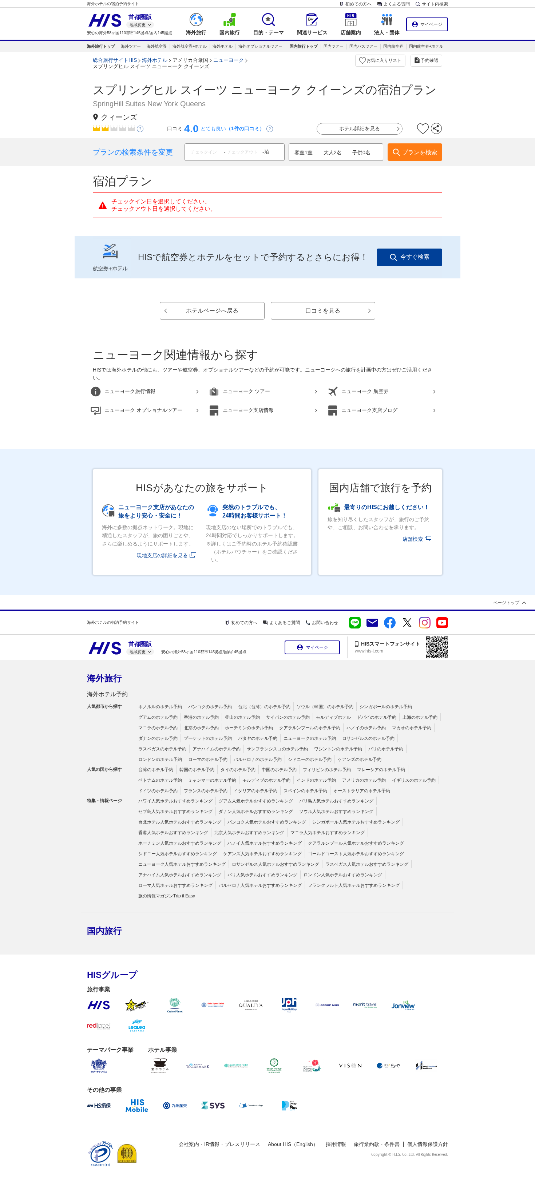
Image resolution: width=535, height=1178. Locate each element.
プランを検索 (419, 152)
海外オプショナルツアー (260, 46)
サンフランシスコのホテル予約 (277, 748)
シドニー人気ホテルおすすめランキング (177, 853)
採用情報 (336, 1144)
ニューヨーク (228, 60)
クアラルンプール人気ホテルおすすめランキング (356, 843)
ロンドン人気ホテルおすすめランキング (343, 874)
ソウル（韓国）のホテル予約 (325, 706)
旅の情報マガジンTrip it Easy (166, 896)
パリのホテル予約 (385, 748)
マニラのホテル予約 (158, 727)
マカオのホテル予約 (411, 727)
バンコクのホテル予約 (210, 706)
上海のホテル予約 (420, 717)
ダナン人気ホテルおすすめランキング (256, 811)
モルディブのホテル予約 (266, 780)
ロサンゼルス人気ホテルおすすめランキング (275, 864)
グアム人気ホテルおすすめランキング (256, 801)
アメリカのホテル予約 (364, 780)
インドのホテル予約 (316, 780)
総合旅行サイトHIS (115, 60)
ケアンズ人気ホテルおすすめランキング (262, 853)
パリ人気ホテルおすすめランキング (262, 874)
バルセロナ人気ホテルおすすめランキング (260, 885)
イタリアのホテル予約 (255, 790)
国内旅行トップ (304, 46)
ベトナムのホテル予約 (160, 780)
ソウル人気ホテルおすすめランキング (336, 811)
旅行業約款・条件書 (377, 1144)
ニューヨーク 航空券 (365, 391)
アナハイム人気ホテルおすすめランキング (179, 874)
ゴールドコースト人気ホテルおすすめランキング (356, 853)
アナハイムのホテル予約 (217, 748)
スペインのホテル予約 (305, 790)
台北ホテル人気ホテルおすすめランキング (179, 822)
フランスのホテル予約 (205, 790)
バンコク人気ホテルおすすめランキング (266, 822)
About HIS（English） (293, 1144)
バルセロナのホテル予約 (258, 759)
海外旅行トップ (101, 46)
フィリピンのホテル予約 (327, 769)
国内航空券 (393, 46)
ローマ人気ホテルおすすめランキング (175, 885)
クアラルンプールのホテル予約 (309, 727)
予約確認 (429, 60)
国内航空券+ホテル (426, 46)
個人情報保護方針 (427, 1144)
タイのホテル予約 (238, 769)
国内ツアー (334, 46)
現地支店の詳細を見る (162, 555)
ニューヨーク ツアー (246, 391)
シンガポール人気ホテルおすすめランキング (356, 822)
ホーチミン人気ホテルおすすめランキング (179, 843)
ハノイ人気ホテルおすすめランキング (264, 843)
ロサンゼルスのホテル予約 (368, 738)
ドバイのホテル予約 (376, 717)
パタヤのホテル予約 (257, 738)
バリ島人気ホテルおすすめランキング (336, 801)
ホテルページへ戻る (212, 311)
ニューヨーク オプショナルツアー (143, 410)
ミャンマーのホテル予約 (212, 780)
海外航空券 (157, 46)
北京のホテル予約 (201, 727)
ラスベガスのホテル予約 (162, 748)
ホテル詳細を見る (359, 128)
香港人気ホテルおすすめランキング (173, 832)
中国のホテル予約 (279, 769)
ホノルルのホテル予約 (160, 706)
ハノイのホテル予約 (366, 727)
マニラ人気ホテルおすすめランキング (327, 832)
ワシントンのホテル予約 (338, 748)
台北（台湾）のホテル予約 (264, 706)
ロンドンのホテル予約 (160, 759)
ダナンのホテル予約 (158, 738)
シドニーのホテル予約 (310, 759)
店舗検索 (413, 539)
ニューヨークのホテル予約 (310, 738)
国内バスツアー (363, 46)
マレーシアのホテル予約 (381, 769)
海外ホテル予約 (107, 694)
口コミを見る (322, 311)
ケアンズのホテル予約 (359, 759)
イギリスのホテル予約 (414, 780)
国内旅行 (104, 931)
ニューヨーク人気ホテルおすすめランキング (182, 864)
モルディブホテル (333, 717)
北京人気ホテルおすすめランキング (249, 832)
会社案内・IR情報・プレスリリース (219, 1144)
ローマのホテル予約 (207, 759)
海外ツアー (131, 46)
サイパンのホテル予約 (288, 717)
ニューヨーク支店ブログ (369, 410)
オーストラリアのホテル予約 (361, 790)
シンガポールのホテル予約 (386, 706)
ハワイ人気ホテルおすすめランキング (175, 801)
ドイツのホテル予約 (158, 790)
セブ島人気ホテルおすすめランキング (175, 811)
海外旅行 (104, 678)
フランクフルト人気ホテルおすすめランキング (354, 885)
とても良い (233, 128)
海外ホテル (223, 46)
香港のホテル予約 (201, 717)
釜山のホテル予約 (242, 717)
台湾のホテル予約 (155, 769)
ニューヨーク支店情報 (248, 410)
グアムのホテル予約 (158, 717)
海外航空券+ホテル (190, 46)
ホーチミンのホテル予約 (249, 727)
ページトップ (506, 602)
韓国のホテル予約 (196, 769)
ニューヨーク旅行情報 (129, 391)
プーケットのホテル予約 (208, 738)
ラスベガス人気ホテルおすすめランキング (366, 864)
